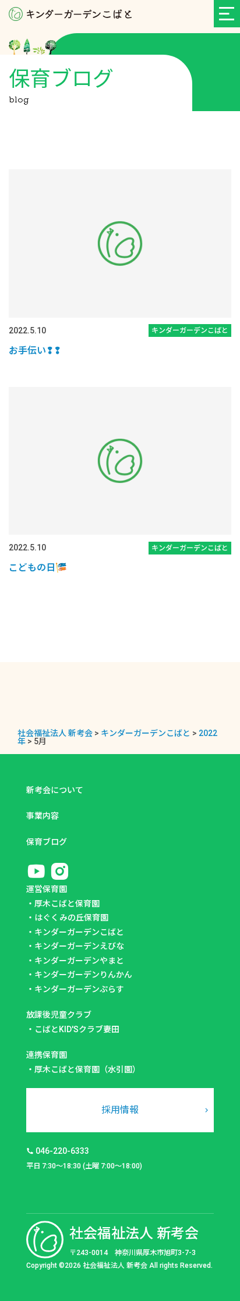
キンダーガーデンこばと (79, 932)
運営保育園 (46, 889)
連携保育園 (46, 1055)
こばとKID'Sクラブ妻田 (76, 1029)
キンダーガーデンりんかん (83, 974)
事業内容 (42, 815)
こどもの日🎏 (38, 567)
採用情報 (120, 1109)
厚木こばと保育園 (67, 903)
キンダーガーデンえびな (79, 946)
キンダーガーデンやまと (79, 960)
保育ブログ (46, 842)
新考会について (54, 790)
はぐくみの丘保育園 (71, 917)
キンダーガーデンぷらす (79, 989)
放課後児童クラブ (58, 1014)
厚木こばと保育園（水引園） (87, 1069)
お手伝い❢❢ (35, 350)
